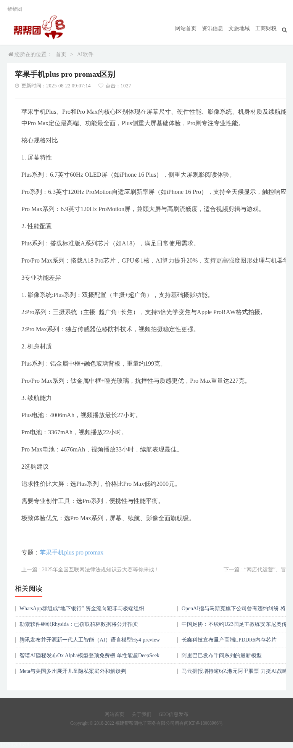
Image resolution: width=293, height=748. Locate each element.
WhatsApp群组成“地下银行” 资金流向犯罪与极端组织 (81, 608)
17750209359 (14, 745)
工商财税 (266, 28)
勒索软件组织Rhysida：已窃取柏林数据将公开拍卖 (78, 624)
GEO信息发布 (173, 714)
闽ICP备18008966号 (203, 723)
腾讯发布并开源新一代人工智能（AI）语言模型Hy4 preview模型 (89, 642)
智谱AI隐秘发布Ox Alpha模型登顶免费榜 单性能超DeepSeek (89, 655)
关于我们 (141, 714)
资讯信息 (212, 28)
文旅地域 (239, 28)
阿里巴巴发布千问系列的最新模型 (222, 655)
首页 (61, 54)
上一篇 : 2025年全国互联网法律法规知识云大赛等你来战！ (90, 569)
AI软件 (85, 54)
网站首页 (185, 28)
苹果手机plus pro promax (71, 552)
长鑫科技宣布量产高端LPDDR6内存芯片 (229, 640)
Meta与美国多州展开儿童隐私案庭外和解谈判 (72, 671)
